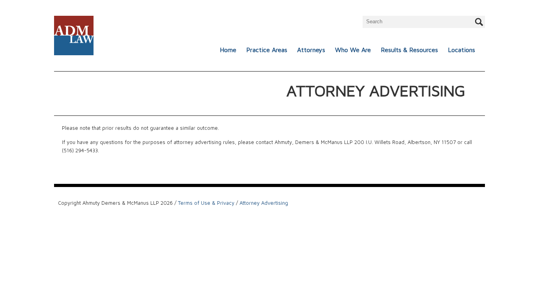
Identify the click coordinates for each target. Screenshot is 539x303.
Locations (461, 49)
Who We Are (353, 49)
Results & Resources (409, 49)
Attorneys (311, 49)
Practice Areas (266, 49)
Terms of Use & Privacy (206, 203)
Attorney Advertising (264, 203)
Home (228, 49)
